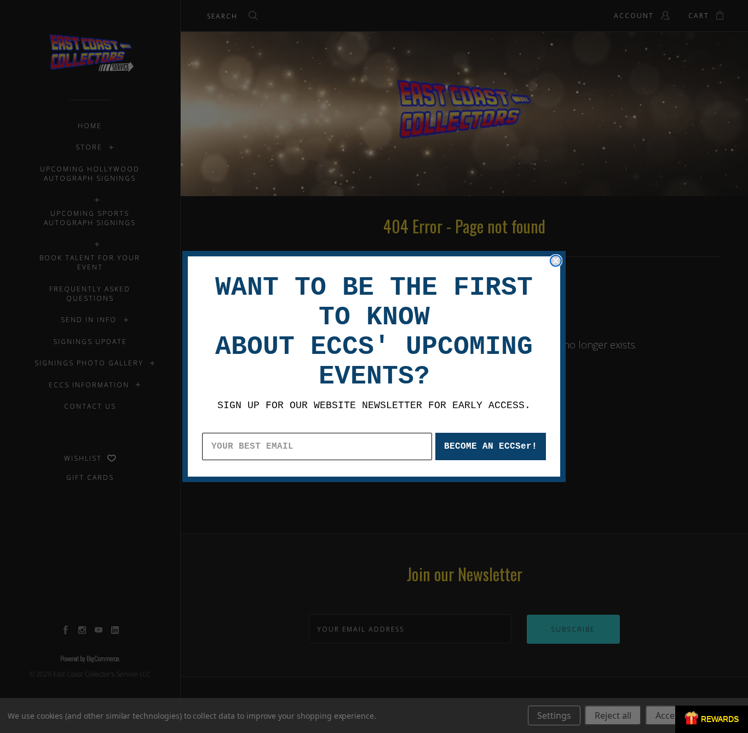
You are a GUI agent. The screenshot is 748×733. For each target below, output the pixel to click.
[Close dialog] (555, 260)
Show (711, 719)
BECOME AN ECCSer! (490, 446)
